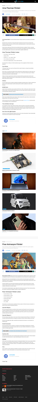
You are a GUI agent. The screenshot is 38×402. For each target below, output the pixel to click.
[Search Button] (35, 1)
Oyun (14, 380)
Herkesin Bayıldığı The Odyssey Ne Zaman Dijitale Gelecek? (11, 150)
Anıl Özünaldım (8, 14)
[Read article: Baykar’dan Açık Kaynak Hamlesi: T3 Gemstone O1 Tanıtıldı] (19, 161)
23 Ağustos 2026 (5, 171)
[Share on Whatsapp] (33, 35)
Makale (15, 376)
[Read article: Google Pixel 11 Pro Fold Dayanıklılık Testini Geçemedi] (19, 221)
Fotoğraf (3, 379)
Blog (3, 375)
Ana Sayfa (3, 5)
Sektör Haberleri (27, 375)
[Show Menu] (2, 1)
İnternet (19, 14)
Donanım (3, 376)
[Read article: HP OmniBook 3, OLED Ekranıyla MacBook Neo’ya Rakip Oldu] (19, 181)
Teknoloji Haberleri (6, 168)
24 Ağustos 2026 (5, 151)
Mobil (4, 229)
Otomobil (15, 379)
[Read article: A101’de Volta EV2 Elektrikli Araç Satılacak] (19, 201)
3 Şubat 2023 (13, 14)
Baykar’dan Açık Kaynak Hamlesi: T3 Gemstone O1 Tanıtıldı (10, 170)
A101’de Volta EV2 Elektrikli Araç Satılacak (8, 210)
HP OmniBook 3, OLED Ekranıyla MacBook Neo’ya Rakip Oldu (11, 190)
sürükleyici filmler (26, 100)
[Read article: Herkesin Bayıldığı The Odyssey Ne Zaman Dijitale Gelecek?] (19, 141)
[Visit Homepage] (19, 1)
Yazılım (26, 379)
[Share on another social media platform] (35, 35)
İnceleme (3, 380)
